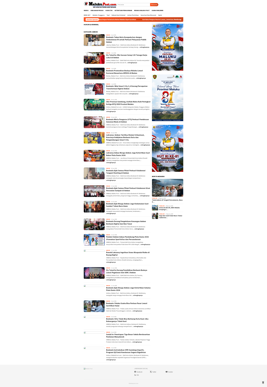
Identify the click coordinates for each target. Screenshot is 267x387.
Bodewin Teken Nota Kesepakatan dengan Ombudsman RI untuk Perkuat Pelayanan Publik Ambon (126, 39)
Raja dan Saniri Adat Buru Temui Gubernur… (170, 217)
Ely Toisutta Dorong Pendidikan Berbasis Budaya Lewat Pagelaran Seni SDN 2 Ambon (126, 271)
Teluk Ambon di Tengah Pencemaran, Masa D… (167, 201)
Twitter (154, 372)
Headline (154, 198)
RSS (138, 375)
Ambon (108, 35)
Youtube (170, 372)
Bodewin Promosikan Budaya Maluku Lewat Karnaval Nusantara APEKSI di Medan (124, 71)
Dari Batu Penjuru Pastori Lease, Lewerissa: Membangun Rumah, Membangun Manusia (151, 19)
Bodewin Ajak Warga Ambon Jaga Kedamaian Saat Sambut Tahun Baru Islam (127, 204)
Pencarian (154, 5)
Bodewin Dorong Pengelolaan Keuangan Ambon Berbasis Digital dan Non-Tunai (126, 222)
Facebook (139, 372)
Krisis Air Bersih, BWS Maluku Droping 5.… (169, 209)
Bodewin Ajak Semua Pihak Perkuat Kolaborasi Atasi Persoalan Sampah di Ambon (128, 189)
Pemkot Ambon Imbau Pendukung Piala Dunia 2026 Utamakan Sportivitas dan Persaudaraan (127, 238)
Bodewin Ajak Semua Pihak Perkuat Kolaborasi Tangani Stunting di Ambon (125, 171)
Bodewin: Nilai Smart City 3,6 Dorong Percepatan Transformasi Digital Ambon (126, 87)
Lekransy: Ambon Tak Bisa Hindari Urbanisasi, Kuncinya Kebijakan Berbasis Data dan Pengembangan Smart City (125, 137)
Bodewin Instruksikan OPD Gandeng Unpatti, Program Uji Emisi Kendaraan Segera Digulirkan (126, 351)
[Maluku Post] (100, 4)
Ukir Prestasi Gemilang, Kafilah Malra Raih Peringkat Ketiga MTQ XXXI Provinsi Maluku (128, 102)
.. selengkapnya (144, 47)
